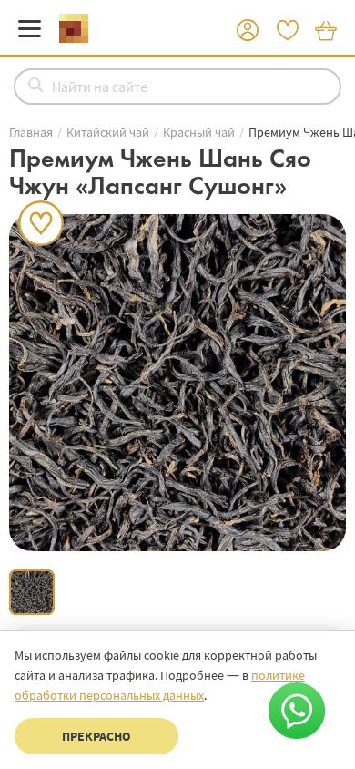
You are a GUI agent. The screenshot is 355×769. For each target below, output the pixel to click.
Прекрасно (96, 736)
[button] (248, 31)
